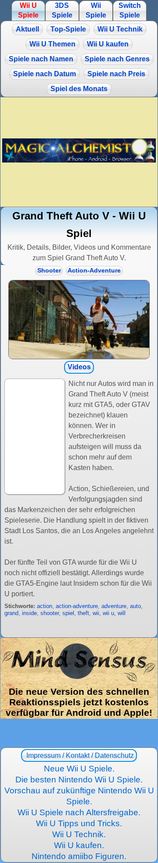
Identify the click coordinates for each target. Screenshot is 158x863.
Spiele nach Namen (41, 59)
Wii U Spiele (28, 10)
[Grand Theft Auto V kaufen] (79, 320)
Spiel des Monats (79, 88)
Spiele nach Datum (44, 74)
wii (96, 613)
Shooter (49, 270)
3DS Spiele (62, 10)
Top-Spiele (68, 29)
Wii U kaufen (108, 44)
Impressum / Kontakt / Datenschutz (79, 755)
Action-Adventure (94, 270)
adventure (113, 606)
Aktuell (27, 29)
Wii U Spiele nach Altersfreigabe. (79, 812)
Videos (79, 367)
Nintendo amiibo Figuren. (79, 856)
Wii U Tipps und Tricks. (79, 823)
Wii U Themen (52, 44)
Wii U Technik (120, 29)
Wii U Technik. (79, 834)
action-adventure (77, 606)
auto (135, 606)
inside (29, 613)
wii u (108, 613)
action (44, 606)
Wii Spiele (96, 10)
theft (83, 613)
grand (11, 613)
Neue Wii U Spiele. (79, 768)
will (122, 613)
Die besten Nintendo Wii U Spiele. (79, 779)
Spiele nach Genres (117, 59)
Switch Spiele (129, 10)
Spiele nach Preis (116, 74)
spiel (68, 613)
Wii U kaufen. (79, 845)
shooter (49, 613)
